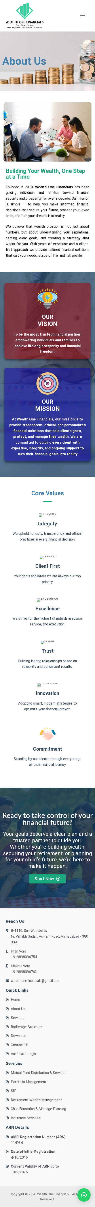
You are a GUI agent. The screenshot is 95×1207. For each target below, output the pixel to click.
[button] (84, 1195)
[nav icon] (83, 15)
